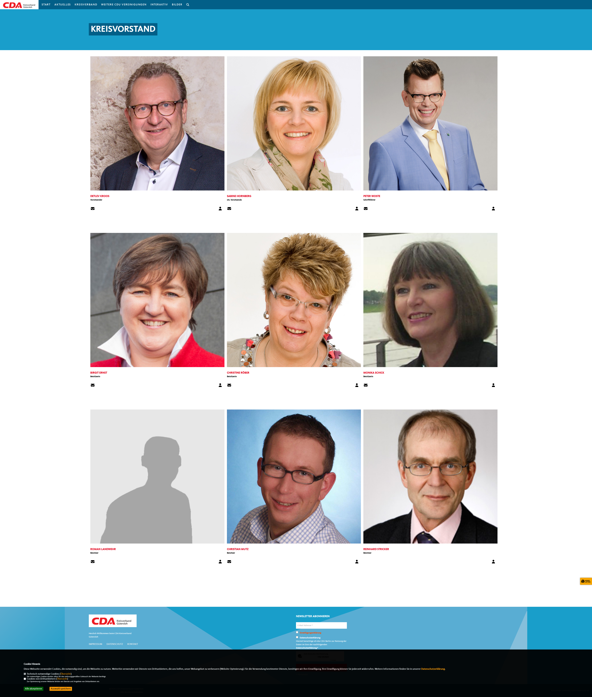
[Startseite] (113, 621)
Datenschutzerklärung (433, 669)
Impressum (95, 644)
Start (46, 4)
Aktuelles (62, 4)
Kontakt (132, 644)
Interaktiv (159, 4)
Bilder (177, 4)
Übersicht (65, 674)
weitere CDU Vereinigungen (124, 4)
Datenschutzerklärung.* (307, 648)
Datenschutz (115, 644)
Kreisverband (86, 4)
